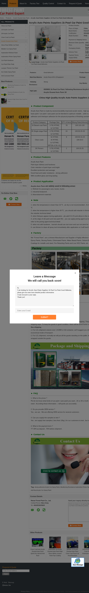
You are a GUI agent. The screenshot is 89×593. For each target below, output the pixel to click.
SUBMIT (44, 317)
